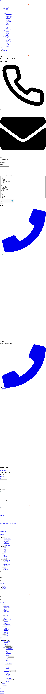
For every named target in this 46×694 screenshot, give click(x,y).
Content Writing (4, 187)
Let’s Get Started (4, 50)
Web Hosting (7, 45)
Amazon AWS (8, 46)
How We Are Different (7, 7)
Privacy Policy (11, 523)
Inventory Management (9, 663)
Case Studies (7, 31)
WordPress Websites (9, 14)
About (3, 640)
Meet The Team (6, 8)
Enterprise (3, 48)
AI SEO (7, 35)
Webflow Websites (8, 17)
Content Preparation (8, 41)
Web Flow (3, 196)
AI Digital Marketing (9, 37)
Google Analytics (8, 43)
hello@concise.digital (3, 688)
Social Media (7, 40)
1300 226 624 (2, 515)
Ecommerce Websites (9, 16)
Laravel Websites (8, 15)
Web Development (4, 176)
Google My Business (9, 34)
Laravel (7, 27)
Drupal (7, 26)
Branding (3, 188)
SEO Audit (7, 32)
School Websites (8, 20)
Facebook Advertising (5, 183)
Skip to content (2, 0)
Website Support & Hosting (6, 181)
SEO (3, 178)
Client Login (7, 523)
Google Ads (7, 38)
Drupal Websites (8, 18)
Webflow (7, 660)
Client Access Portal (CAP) (4, 470)
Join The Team (6, 10)
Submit (2, 203)
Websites (5, 647)
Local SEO (7, 33)
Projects (3, 47)
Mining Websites (8, 653)
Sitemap (15, 523)
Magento (7, 28)
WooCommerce (8, 659)
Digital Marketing (4, 177)
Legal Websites (8, 19)
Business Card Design (9, 42)
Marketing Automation (5, 186)
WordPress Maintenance (9, 649)
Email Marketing (8, 39)
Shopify (7, 23)
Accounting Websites (9, 21)
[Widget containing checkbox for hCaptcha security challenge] (7, 201)
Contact (3, 49)
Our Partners (6, 9)
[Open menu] (1, 56)
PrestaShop (7, 24)
